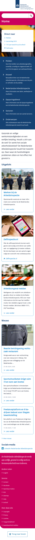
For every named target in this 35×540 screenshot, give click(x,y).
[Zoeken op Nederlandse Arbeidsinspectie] (31, 15)
